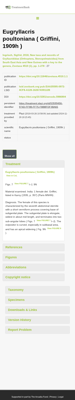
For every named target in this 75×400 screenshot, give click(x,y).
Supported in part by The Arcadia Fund (30, 397)
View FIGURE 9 (54, 228)
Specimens (16, 300)
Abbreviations (15, 267)
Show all (10, 155)
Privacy (53, 397)
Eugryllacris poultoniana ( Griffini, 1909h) (30, 172)
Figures (11, 257)
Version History (19, 320)
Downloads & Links (22, 310)
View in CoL (11, 176)
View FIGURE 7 (21, 184)
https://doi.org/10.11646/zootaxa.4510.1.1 (43, 76)
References (13, 247)
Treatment (12, 164)
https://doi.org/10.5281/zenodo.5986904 (42, 96)
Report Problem (20, 329)
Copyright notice (17, 277)
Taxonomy (16, 290)
